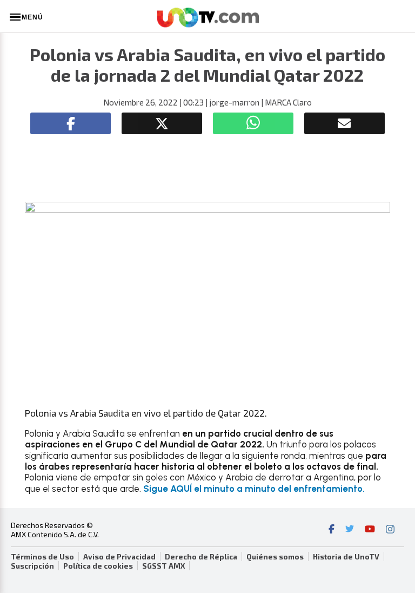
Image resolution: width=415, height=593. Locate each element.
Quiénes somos (275, 556)
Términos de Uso (42, 556)
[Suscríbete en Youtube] (369, 530)
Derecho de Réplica (201, 556)
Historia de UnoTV (346, 556)
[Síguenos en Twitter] (349, 530)
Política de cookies (98, 566)
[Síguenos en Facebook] (331, 530)
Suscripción (32, 566)
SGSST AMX (163, 566)
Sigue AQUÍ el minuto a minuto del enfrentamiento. (254, 488)
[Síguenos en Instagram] (390, 530)
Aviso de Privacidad (119, 556)
